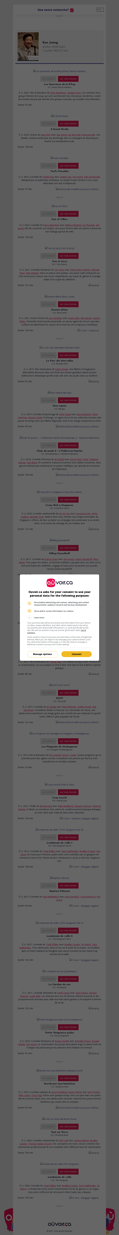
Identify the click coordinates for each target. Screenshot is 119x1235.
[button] (59, 617)
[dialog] (59, 617)
